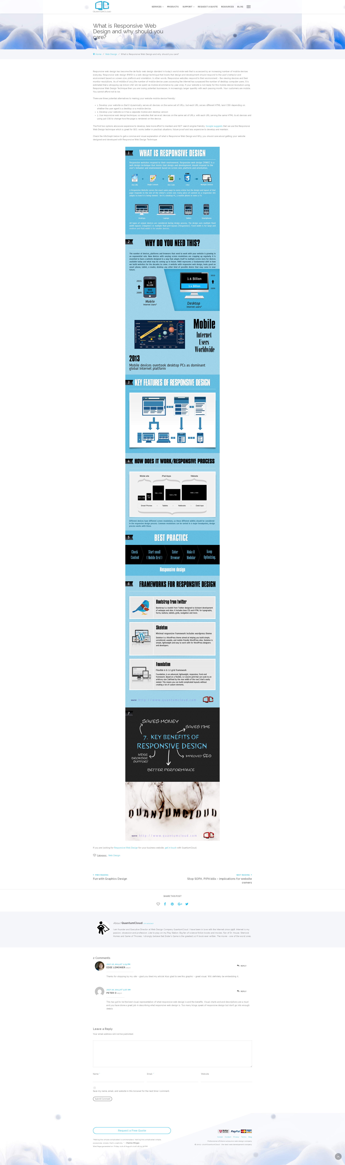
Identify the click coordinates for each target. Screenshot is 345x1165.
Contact (228, 1137)
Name (96, 1074)
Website (205, 1074)
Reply (243, 966)
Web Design (111, 54)
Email (150, 1074)
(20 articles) (147, 923)
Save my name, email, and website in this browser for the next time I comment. (131, 1091)
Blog (250, 1137)
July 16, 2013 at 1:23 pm (118, 964)
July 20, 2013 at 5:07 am (118, 990)
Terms (243, 1137)
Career (220, 1137)
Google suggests (214, 126)
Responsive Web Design (126, 848)
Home (98, 54)
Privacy (236, 1137)
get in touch (171, 848)
